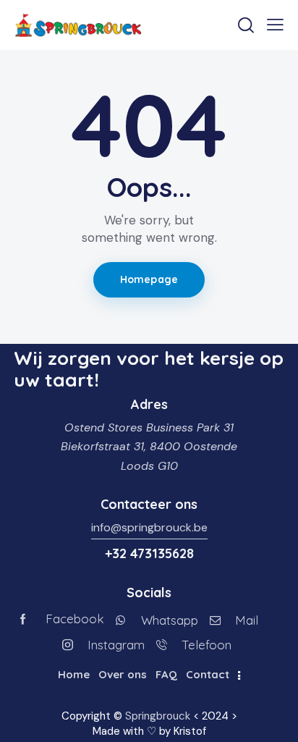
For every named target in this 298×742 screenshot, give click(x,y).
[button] (275, 24)
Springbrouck (157, 716)
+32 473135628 (149, 553)
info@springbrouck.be (149, 527)
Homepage (149, 279)
